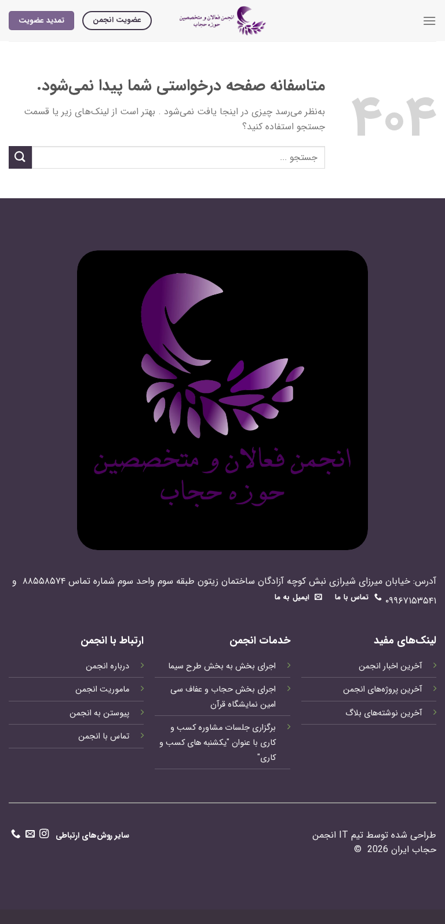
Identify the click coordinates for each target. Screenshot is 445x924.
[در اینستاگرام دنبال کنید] (44, 835)
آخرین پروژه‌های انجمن (382, 689)
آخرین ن (408, 713)
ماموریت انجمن (102, 689)
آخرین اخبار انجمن (390, 666)
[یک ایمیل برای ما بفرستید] (30, 835)
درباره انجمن (107, 666)
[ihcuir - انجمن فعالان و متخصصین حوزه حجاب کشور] (222, 20)
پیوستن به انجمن (99, 713)
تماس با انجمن (103, 736)
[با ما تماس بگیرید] (15, 835)
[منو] (429, 20)
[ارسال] (20, 157)
